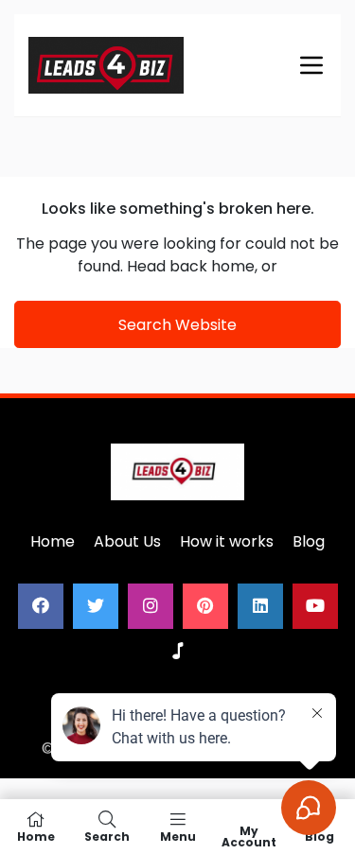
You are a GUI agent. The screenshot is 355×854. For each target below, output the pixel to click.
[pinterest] (205, 606)
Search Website (177, 325)
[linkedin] (260, 606)
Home (52, 541)
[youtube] (315, 606)
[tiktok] (178, 651)
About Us (127, 541)
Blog (309, 541)
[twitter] (95, 606)
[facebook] (40, 606)
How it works (227, 541)
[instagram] (150, 606)
